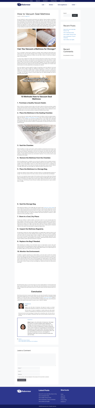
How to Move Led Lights (68, 39)
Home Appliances (62, 4)
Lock (43, 4)
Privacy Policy (54, 1)
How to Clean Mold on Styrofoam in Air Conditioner (28, 341)
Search (65, 13)
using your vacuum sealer (49, 207)
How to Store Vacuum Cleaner (24, 340)
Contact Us (62, 1)
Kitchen (51, 4)
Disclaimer (45, 1)
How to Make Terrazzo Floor (69, 34)
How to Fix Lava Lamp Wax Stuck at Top (48, 394)
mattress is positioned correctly (31, 117)
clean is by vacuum (48, 297)
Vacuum (20, 338)
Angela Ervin (30, 319)
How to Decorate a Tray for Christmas (47, 399)
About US (38, 1)
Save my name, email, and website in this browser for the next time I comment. (33, 376)
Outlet (73, 4)
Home (31, 1)
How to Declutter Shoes (68, 32)
